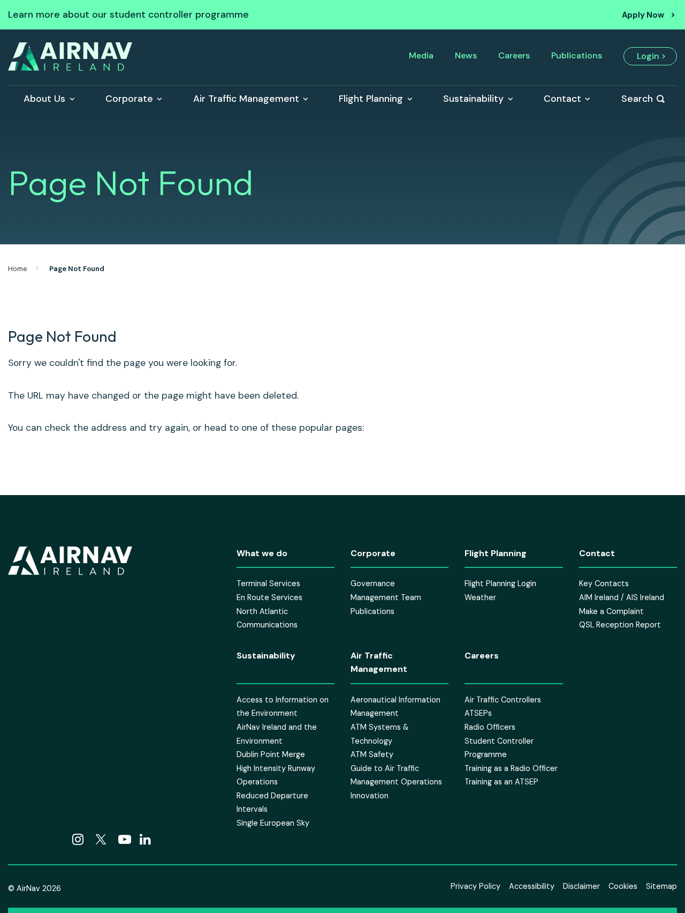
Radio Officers (490, 727)
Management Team (386, 597)
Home (17, 268)
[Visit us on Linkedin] (145, 840)
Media (421, 55)
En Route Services (269, 597)
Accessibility (531, 885)
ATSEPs (478, 713)
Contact (562, 98)
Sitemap (661, 885)
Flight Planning (371, 98)
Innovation (370, 795)
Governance (373, 583)
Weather (480, 597)
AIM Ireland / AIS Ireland (621, 597)
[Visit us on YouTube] (124, 840)
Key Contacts (604, 583)
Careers (514, 55)
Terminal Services (268, 583)
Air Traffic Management (246, 98)
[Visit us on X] (101, 840)
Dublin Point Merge (271, 754)
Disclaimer (581, 885)
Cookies (622, 885)
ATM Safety (372, 754)
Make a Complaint (611, 611)
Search (637, 98)
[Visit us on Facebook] (14, 840)
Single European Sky (273, 823)
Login (648, 56)
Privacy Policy (475, 885)
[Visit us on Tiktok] (35, 840)
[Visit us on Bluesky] (57, 840)
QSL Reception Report (620, 625)
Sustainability (473, 98)
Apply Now (643, 15)
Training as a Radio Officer (511, 768)
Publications (576, 55)
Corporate (129, 98)
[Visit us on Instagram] (77, 840)
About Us (44, 98)
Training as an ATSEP (501, 782)
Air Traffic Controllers (503, 700)
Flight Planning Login (500, 583)
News (466, 55)
